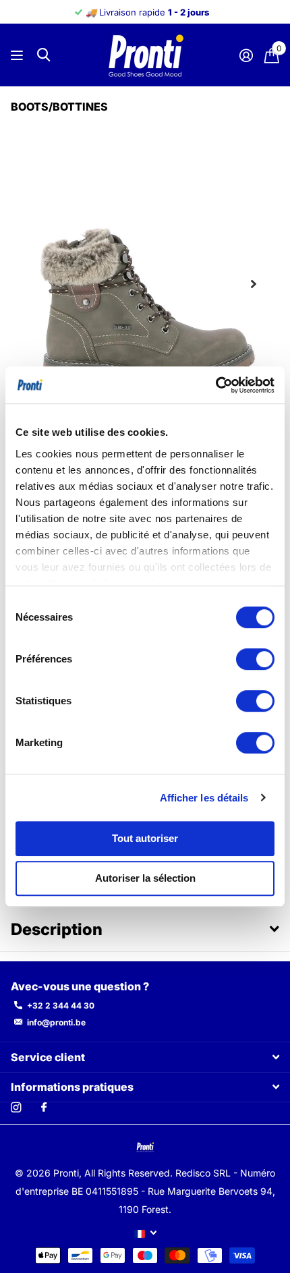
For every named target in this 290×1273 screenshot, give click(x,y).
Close (145, 1056)
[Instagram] (16, 1107)
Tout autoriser (145, 838)
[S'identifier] (246, 55)
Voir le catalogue (18, 55)
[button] (253, 284)
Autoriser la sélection (145, 878)
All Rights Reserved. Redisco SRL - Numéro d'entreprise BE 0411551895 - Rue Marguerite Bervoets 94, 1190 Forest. (146, 1191)
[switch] (255, 659)
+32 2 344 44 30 (60, 1005)
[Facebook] (44, 1107)
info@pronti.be (56, 1022)
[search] (43, 55)
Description (57, 929)
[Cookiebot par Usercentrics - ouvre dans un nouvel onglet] (215, 385)
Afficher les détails (204, 797)
